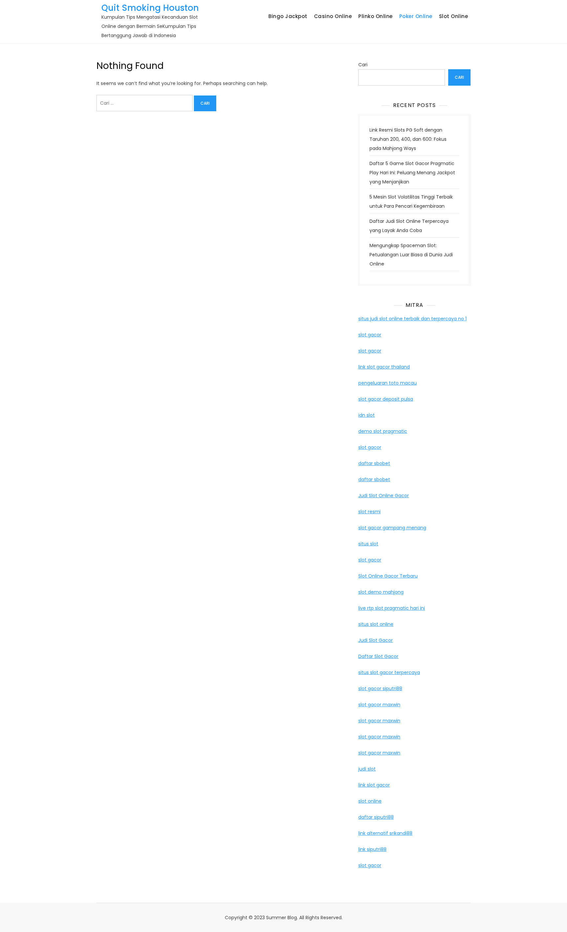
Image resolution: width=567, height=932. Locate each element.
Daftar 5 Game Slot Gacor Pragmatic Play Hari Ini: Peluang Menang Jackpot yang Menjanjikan (412, 172)
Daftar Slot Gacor (378, 656)
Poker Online (415, 16)
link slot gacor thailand (384, 367)
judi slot (367, 769)
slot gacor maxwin (379, 704)
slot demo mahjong (381, 592)
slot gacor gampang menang (392, 527)
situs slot (368, 543)
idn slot (366, 415)
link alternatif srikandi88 (385, 833)
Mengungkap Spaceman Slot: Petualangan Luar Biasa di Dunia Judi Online (411, 254)
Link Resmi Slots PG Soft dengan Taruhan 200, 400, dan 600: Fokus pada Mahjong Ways (408, 139)
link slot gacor (374, 785)
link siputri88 (372, 849)
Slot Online (453, 16)
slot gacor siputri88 (380, 688)
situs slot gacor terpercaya (389, 672)
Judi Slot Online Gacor (383, 495)
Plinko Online (375, 16)
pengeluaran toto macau (387, 383)
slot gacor (369, 334)
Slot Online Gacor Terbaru (388, 576)
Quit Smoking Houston (150, 8)
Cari (363, 64)
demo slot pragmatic (382, 431)
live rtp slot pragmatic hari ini (391, 608)
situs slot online (375, 624)
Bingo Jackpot (287, 16)
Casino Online (333, 16)
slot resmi (369, 511)
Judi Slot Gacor (375, 640)
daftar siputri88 (376, 817)
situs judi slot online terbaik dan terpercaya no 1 (412, 318)
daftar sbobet (374, 463)
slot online (370, 801)
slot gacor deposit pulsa (385, 399)
